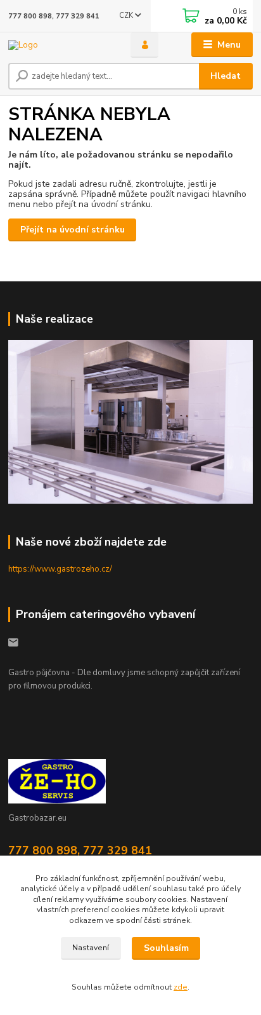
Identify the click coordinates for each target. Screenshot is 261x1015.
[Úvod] (59, 44)
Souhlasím (166, 948)
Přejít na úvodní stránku (72, 230)
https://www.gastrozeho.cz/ (60, 569)
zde (181, 987)
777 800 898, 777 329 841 (53, 16)
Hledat (225, 76)
